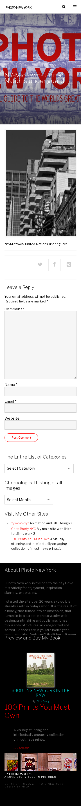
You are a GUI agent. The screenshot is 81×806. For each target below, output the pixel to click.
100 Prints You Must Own (30, 539)
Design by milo (16, 786)
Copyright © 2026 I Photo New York (33, 783)
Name (11, 385)
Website (12, 418)
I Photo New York (18, 8)
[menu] (74, 6)
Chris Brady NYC (23, 529)
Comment (14, 309)
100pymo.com (21, 748)
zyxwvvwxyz (20, 523)
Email (10, 401)
